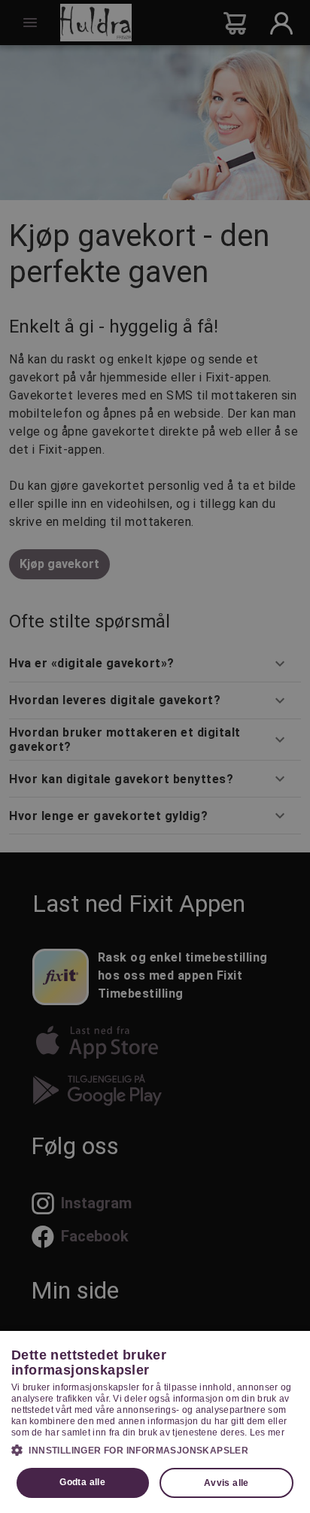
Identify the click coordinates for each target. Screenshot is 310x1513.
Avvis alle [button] (226, 1483)
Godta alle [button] (82, 1482)
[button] (155, 1450)
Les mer (267, 1432)
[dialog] (155, 1422)
